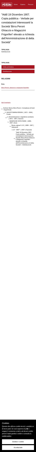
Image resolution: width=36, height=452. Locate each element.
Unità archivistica (8, 67)
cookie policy (6, 436)
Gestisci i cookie (18, 442)
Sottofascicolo (7, 71)
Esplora (22, 4)
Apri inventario (5, 102)
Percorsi (30, 4)
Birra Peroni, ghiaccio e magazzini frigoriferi (15, 87)
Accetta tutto (18, 447)
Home (16, 4)
